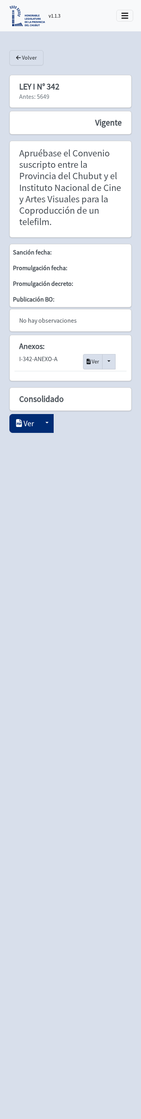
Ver (94, 361)
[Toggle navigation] (125, 16)
